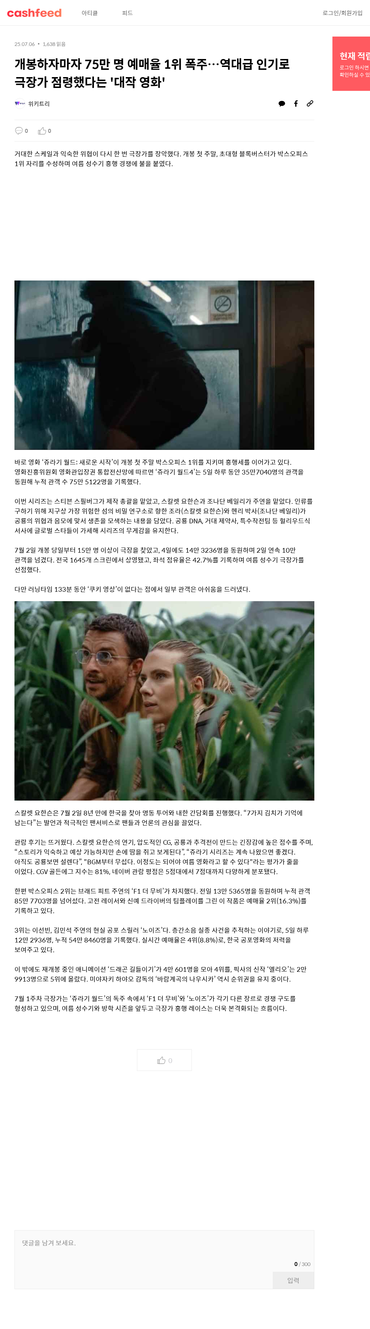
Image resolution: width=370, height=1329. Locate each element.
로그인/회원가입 (343, 12)
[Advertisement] (164, 226)
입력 (293, 1280)
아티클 (90, 12)
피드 (127, 12)
